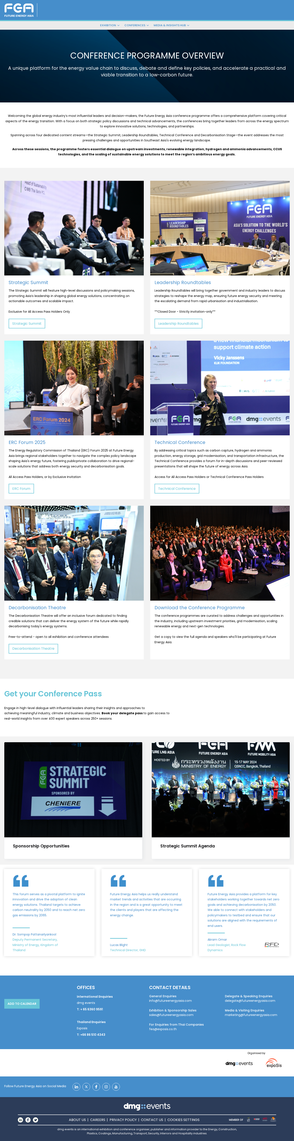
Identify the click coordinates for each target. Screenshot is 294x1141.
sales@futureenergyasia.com (171, 1015)
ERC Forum (21, 488)
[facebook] (96, 1087)
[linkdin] (76, 1087)
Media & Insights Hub (170, 25)
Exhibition (108, 25)
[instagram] (106, 1087)
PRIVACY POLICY (123, 1119)
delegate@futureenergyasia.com (250, 1001)
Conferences (134, 25)
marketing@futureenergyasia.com (251, 1015)
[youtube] (116, 1087)
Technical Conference (177, 488)
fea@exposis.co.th (163, 1029)
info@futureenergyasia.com (170, 1001)
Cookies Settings (183, 1120)
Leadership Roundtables (178, 323)
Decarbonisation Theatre (33, 648)
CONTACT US (152, 1119)
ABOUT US (77, 1119)
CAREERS (97, 1119)
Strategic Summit (27, 323)
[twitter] (86, 1087)
